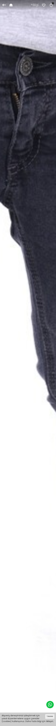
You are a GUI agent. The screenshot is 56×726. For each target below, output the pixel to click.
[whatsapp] (50, 704)
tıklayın (49, 721)
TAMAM (50, 716)
